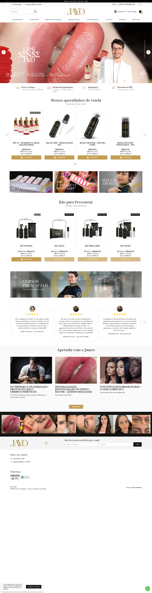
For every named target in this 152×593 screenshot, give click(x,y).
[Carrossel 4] (76, 52)
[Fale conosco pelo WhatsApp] (147, 588)
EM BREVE (76, 407)
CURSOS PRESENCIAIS (126, 4)
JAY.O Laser (136, 19)
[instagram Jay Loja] (140, 4)
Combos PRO (34, 19)
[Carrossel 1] (31, 182)
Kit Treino (109, 19)
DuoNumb (122, 19)
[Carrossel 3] (120, 182)
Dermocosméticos (93, 19)
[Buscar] (35, 11)
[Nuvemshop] (134, 488)
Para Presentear (17, 19)
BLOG (114, 4)
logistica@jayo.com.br (34, 4)
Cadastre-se (122, 11)
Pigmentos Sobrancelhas (53, 19)
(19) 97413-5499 (19, 459)
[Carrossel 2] (76, 182)
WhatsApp (17, 4)
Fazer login (132, 11)
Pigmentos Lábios (74, 19)
